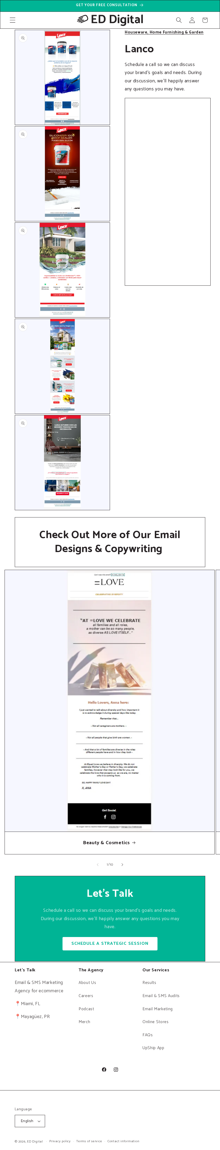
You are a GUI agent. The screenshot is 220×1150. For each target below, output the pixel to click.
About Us (87, 982)
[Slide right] (122, 864)
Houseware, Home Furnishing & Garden (164, 32)
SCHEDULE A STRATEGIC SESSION (110, 943)
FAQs (147, 1035)
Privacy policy (60, 1141)
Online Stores (155, 1022)
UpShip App (153, 1048)
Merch (84, 1022)
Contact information (124, 1141)
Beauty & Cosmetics (106, 843)
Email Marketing (157, 1009)
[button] (12, 20)
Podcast (86, 1009)
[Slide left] (98, 864)
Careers (86, 996)
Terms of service (89, 1141)
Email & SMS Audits (161, 996)
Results (149, 982)
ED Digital (35, 1141)
